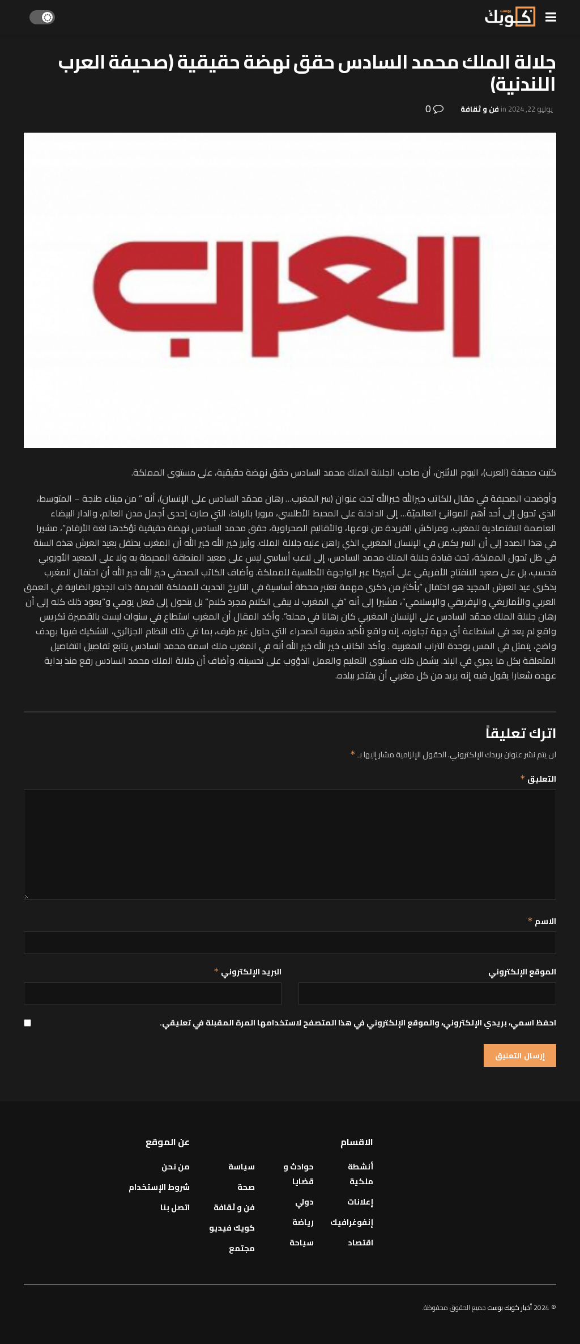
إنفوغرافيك (351, 1222)
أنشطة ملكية (360, 1174)
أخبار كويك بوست (511, 1307)
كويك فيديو (232, 1227)
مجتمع (242, 1248)
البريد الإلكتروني (248, 971)
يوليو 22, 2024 (530, 109)
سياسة (241, 1166)
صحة (246, 1187)
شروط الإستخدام (159, 1187)
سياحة (301, 1242)
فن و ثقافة (479, 109)
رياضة (303, 1222)
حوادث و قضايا (298, 1174)
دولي (304, 1201)
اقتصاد (360, 1242)
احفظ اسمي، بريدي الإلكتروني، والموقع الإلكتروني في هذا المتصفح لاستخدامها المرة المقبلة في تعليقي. (358, 1022)
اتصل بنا (175, 1207)
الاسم (541, 921)
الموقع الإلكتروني (522, 971)
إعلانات (360, 1201)
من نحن (175, 1166)
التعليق (538, 779)
